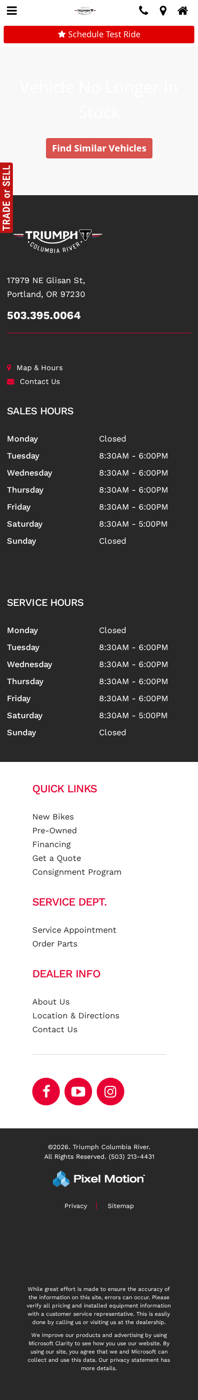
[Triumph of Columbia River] (99, 241)
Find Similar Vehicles (99, 148)
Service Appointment (74, 930)
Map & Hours (40, 367)
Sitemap (121, 1205)
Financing (51, 844)
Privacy (75, 1205)
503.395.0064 (44, 315)
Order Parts (54, 943)
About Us (51, 1001)
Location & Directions (75, 1015)
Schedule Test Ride (103, 34)
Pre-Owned (54, 830)
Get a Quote (56, 858)
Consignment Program (77, 872)
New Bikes (53, 816)
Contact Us (40, 381)
